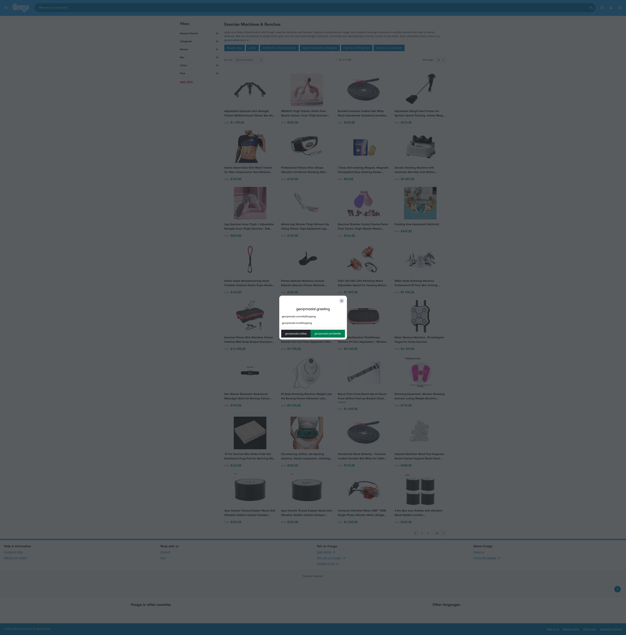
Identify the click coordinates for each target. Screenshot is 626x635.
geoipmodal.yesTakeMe (327, 333)
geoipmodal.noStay (296, 333)
